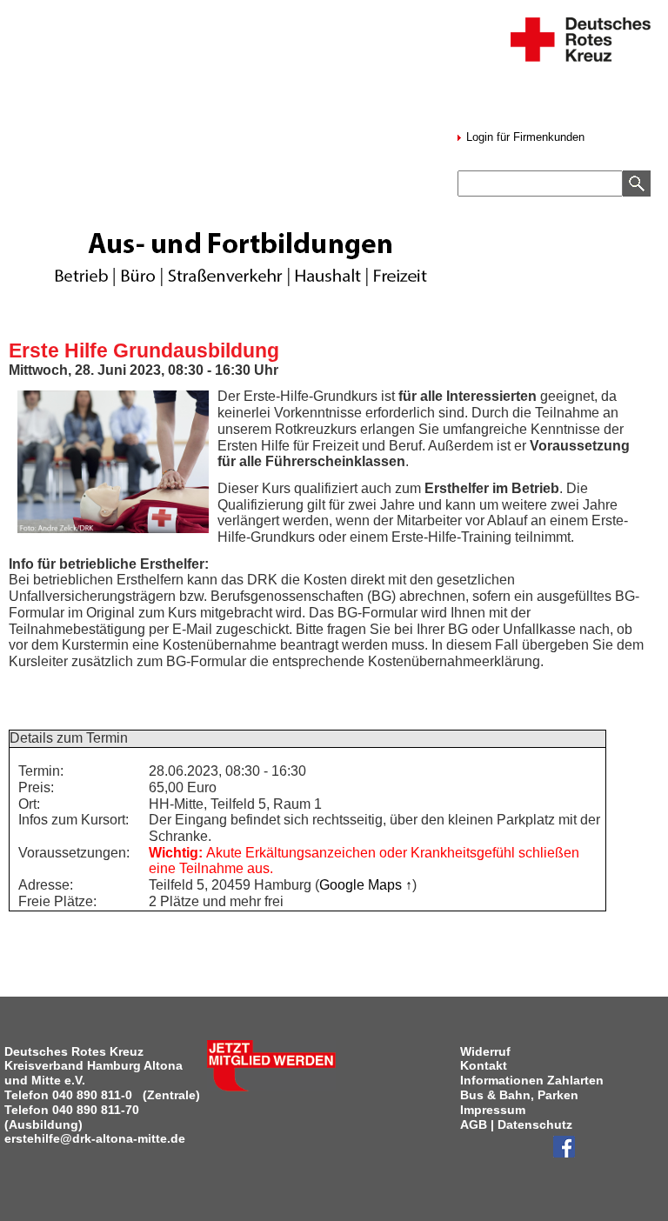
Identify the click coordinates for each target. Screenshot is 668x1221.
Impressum (492, 1110)
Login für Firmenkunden (523, 136)
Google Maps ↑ (365, 884)
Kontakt (483, 1065)
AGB (473, 1124)
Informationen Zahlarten (532, 1080)
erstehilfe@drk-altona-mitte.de (94, 1138)
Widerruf (485, 1051)
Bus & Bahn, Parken (519, 1095)
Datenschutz (535, 1124)
